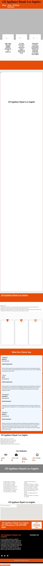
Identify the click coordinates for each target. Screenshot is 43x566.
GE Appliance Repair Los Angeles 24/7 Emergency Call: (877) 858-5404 (15, 525)
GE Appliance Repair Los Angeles (14, 295)
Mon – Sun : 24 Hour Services (10, 6)
